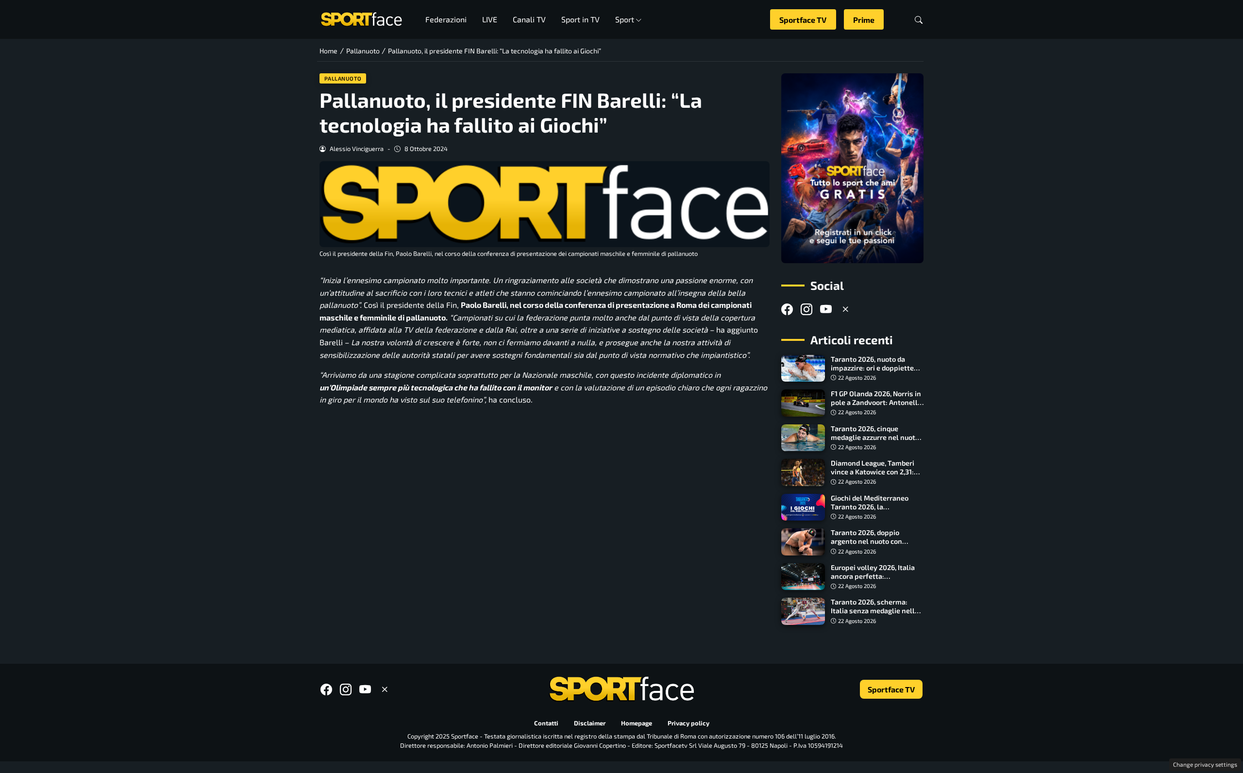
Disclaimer (589, 723)
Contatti (546, 723)
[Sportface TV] (852, 168)
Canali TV (529, 19)
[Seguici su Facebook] (787, 309)
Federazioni (446, 19)
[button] (919, 19)
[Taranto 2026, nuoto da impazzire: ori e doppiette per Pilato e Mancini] (803, 368)
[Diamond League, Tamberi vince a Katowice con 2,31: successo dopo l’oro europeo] (803, 472)
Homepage (636, 723)
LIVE (489, 19)
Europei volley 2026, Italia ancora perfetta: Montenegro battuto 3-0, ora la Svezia (877, 580)
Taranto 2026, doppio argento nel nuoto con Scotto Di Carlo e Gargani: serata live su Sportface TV (875, 545)
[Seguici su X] (845, 309)
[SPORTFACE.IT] (361, 18)
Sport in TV (580, 19)
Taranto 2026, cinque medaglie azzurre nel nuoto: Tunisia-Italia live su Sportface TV (876, 441)
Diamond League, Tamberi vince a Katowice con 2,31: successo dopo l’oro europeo (877, 472)
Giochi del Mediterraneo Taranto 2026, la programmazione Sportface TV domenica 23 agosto (875, 511)
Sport (624, 19)
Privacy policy (688, 723)
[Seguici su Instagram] (806, 309)
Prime (863, 19)
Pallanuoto (343, 78)
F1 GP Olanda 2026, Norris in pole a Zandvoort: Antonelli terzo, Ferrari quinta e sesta (876, 402)
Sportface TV (802, 19)
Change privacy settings (1205, 764)
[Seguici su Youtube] (826, 309)
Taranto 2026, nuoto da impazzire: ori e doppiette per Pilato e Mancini (872, 368)
